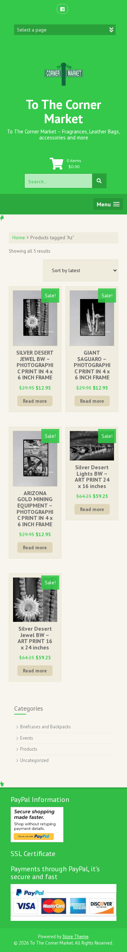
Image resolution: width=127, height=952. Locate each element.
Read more (35, 401)
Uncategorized (34, 760)
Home (18, 237)
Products (28, 749)
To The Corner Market (63, 111)
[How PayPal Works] (37, 824)
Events (26, 738)
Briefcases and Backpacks (45, 727)
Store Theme (75, 937)
